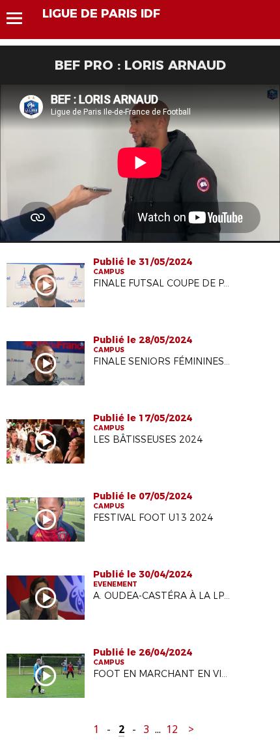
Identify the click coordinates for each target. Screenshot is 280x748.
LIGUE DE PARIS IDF (101, 14)
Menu (21, 18)
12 (172, 729)
